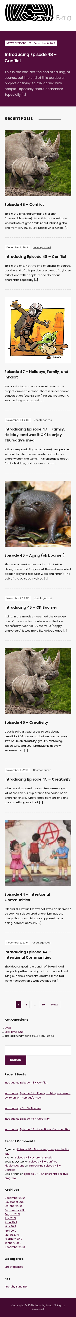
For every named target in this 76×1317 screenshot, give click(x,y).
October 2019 (13, 1206)
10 (43, 1004)
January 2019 (13, 1243)
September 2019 (15, 1210)
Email (8, 1028)
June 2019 (11, 1222)
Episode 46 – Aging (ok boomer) (35, 555)
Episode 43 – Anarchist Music (34, 1157)
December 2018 (15, 1247)
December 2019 (15, 1198)
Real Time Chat (15, 1032)
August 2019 (12, 1214)
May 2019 (10, 1226)
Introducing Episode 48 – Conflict (35, 256)
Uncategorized (42, 247)
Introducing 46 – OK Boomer (31, 607)
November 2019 (14, 1202)
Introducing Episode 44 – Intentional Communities (37, 1129)
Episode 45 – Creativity (26, 722)
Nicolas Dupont (14, 1165)
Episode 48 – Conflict (24, 204)
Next (54, 1004)
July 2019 (10, 1218)
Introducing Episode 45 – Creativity (37, 779)
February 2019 (13, 1239)
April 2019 (10, 1231)
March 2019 (12, 1235)
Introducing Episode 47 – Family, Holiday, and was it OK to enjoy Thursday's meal (35, 435)
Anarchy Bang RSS (16, 1286)
